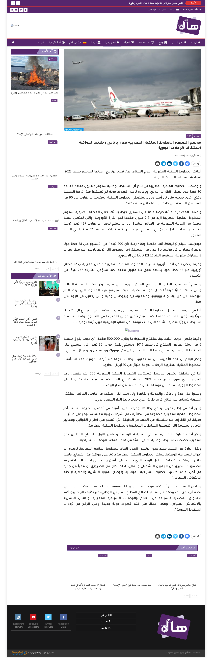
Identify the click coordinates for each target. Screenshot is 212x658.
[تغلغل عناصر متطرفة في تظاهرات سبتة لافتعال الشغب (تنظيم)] (177, 567)
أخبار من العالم (75, 42)
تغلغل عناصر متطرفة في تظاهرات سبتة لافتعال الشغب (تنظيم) (156, 3)
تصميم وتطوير (48, 652)
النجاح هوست (32, 652)
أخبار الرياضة (55, 42)
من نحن (172, 10)
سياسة (94, 42)
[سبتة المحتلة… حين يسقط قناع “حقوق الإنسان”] (132, 567)
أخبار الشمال (177, 42)
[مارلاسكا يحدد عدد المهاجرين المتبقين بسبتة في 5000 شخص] (35, 242)
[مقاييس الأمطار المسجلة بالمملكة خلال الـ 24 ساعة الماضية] (49, 343)
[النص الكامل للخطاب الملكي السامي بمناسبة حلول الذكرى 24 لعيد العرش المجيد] (49, 325)
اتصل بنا (161, 10)
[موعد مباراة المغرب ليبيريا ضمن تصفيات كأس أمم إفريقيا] (49, 306)
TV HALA (144, 42)
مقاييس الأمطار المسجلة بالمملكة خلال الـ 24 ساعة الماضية (25, 340)
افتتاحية (149, 555)
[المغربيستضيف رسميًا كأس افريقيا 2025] (49, 288)
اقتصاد (127, 42)
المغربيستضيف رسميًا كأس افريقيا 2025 (25, 284)
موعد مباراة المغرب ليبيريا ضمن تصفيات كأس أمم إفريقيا (26, 303)
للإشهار (150, 10)
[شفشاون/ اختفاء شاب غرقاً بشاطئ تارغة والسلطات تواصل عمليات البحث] (88, 567)
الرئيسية (194, 42)
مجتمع (161, 42)
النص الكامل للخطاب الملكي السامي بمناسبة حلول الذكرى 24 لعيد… (25, 322)
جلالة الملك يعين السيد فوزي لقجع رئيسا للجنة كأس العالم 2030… (24, 359)
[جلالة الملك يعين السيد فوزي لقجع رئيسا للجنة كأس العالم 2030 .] (49, 361)
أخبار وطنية (110, 42)
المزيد (42, 42)
